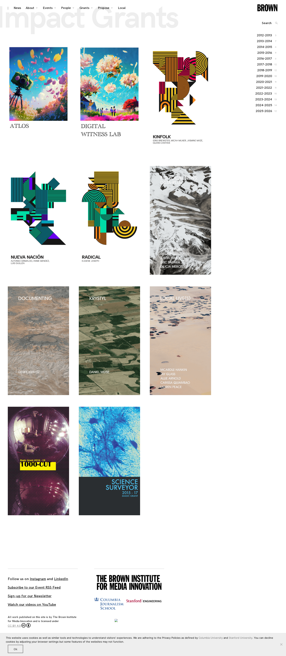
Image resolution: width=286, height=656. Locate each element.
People (66, 8)
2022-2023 (263, 94)
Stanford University (240, 637)
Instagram (38, 579)
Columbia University (211, 637)
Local (121, 8)
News (17, 8)
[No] (281, 644)
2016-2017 (264, 59)
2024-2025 (263, 105)
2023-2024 (263, 99)
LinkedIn (61, 579)
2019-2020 (264, 76)
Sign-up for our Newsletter (30, 596)
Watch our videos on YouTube (32, 605)
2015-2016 (264, 53)
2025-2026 (264, 111)
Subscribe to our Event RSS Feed (34, 588)
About (30, 8)
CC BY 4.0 (14, 625)
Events (48, 8)
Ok (15, 649)
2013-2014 (264, 41)
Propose (103, 8)
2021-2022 (264, 88)
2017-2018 (264, 64)
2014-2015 (264, 47)
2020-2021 (264, 82)
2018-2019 (264, 70)
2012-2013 (264, 35)
